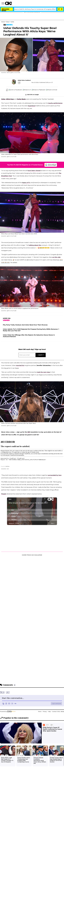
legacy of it (26, 182)
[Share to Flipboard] (38, 90)
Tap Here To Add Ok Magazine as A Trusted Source (25, 165)
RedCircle (7, 466)
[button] (3, 3)
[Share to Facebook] (15, 90)
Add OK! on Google (33, 94)
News (7, 21)
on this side (56, 257)
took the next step (43, 372)
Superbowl (31, 106)
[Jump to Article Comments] (7, 90)
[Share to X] (27, 90)
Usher (12, 21)
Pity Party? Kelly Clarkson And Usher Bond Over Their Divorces (25, 325)
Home (3, 21)
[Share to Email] (51, 90)
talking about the (35, 245)
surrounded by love (54, 475)
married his (20, 365)
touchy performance (55, 103)
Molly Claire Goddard (24, 80)
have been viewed (34, 170)
